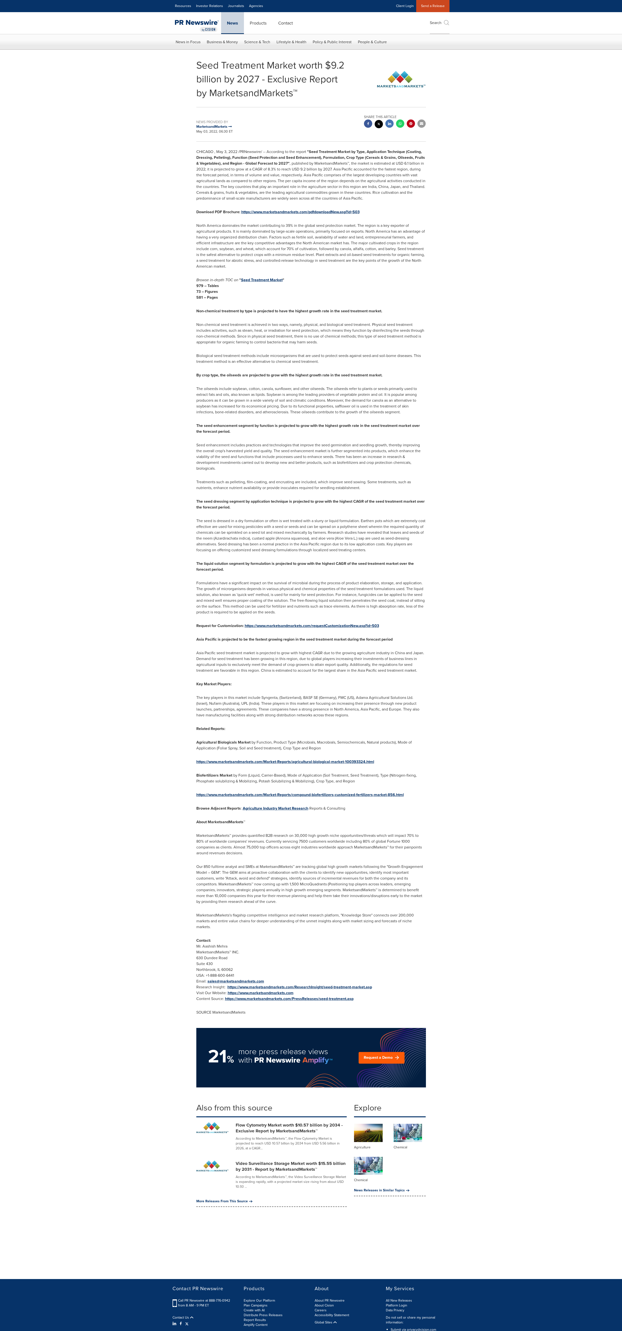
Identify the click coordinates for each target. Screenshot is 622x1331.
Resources (183, 5)
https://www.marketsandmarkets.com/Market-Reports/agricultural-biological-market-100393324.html (285, 761)
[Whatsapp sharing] (400, 124)
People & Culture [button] (372, 42)
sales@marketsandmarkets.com (235, 981)
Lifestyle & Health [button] (291, 42)
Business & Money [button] (222, 42)
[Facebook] (181, 1323)
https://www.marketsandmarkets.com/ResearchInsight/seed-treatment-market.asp (299, 987)
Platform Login (396, 1305)
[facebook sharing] (368, 124)
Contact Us (181, 1317)
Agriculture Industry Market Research (275, 808)
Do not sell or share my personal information (410, 1320)
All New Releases (399, 1300)
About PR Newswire (330, 1300)
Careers (321, 1310)
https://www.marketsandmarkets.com (261, 993)
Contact (285, 23)
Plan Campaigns (256, 1305)
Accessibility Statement (332, 1315)
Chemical (400, 1147)
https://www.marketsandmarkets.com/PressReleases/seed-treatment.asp (289, 998)
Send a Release (433, 5)
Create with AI (254, 1310)
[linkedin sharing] (389, 124)
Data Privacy (395, 1310)
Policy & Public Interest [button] (332, 42)
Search (435, 22)
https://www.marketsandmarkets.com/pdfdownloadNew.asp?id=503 (300, 212)
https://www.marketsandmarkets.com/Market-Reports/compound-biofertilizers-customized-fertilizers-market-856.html (300, 794)
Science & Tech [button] (257, 42)
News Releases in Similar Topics (379, 1190)
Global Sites (324, 1322)
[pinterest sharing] (411, 124)
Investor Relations (209, 5)
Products (258, 23)
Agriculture (362, 1147)
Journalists (236, 5)
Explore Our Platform (259, 1300)
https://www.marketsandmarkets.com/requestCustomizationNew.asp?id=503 (312, 625)
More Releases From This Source (222, 1201)
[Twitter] (187, 1323)
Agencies (256, 5)
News (232, 23)
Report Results (255, 1320)
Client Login (405, 5)
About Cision (324, 1305)
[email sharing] (421, 124)
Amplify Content (256, 1324)
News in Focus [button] (188, 42)
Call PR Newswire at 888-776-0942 (204, 1300)
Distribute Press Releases (263, 1315)
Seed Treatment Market (262, 280)
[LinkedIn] (175, 1323)
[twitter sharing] (379, 124)
